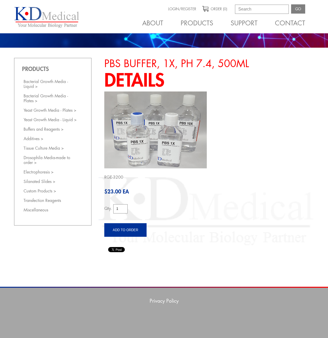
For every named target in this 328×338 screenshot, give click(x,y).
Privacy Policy (164, 301)
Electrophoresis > (39, 172)
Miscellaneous (36, 210)
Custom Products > (40, 191)
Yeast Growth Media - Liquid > (50, 120)
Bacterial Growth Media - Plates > (46, 98)
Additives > (33, 139)
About (152, 23)
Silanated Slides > (39, 182)
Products (197, 23)
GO (298, 9)
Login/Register (182, 9)
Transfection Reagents (42, 201)
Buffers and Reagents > (44, 129)
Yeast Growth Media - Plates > (50, 110)
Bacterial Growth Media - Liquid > (46, 84)
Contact (290, 23)
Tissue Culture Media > (44, 148)
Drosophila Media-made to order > (47, 160)
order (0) (219, 9)
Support (244, 23)
